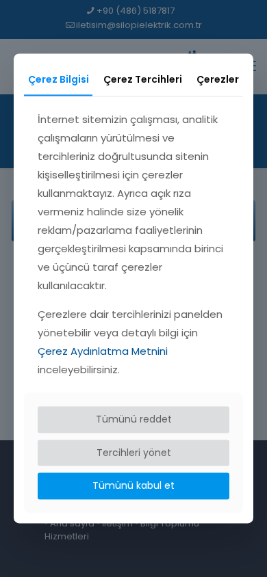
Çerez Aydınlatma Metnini (103, 351)
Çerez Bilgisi (58, 79)
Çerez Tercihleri (142, 79)
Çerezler (217, 79)
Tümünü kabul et (133, 486)
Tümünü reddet (134, 419)
